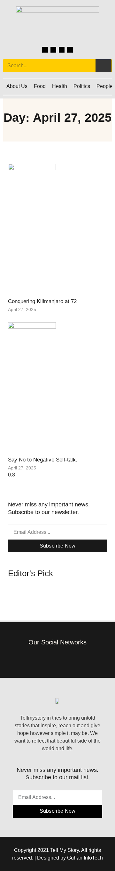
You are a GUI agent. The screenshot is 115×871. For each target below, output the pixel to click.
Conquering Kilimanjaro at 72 (42, 301)
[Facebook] (45, 50)
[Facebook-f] (38, 658)
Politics (81, 86)
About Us (16, 86)
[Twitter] (62, 50)
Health (59, 86)
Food (40, 86)
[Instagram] (53, 50)
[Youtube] (70, 50)
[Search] (103, 65)
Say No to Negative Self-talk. (42, 460)
